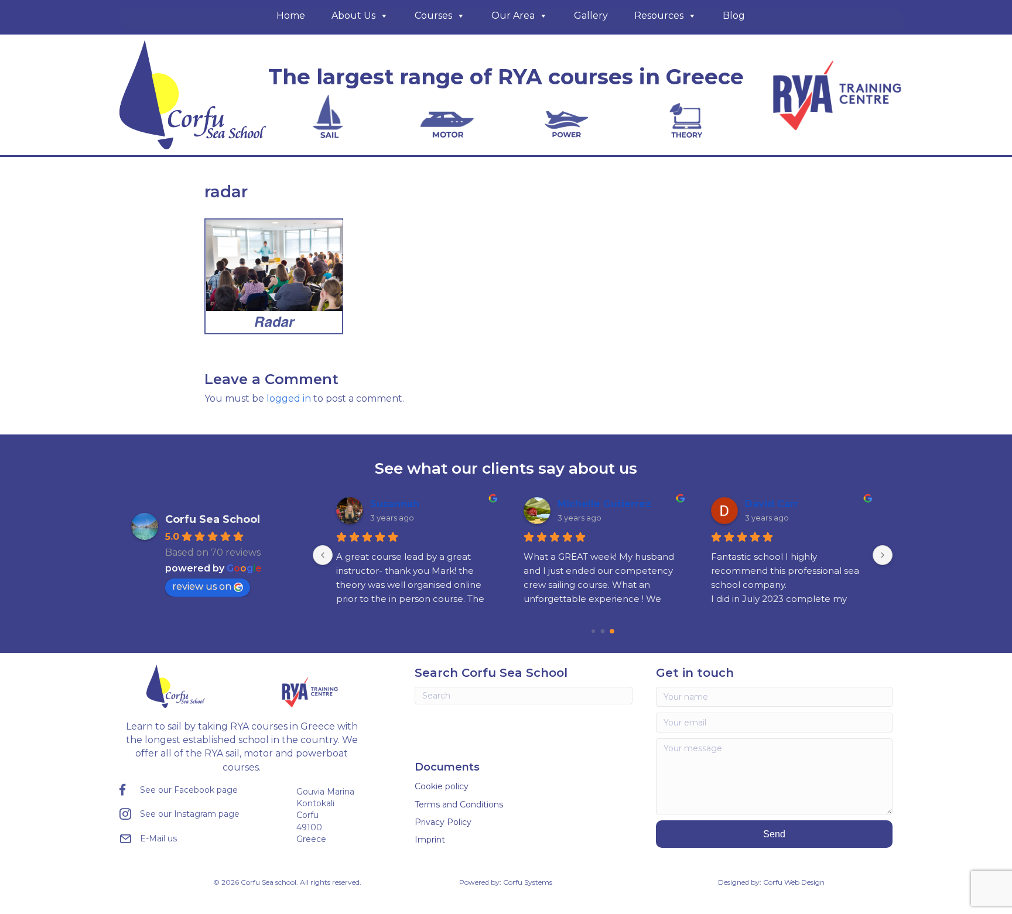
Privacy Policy (443, 822)
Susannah (394, 503)
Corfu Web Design (794, 882)
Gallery (591, 15)
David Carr (771, 503)
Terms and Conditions (459, 804)
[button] (774, 834)
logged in (288, 398)
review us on (201, 586)
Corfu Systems (527, 882)
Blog (734, 15)
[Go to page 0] (593, 631)
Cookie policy (442, 786)
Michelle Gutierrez (604, 503)
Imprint (430, 839)
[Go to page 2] (612, 631)
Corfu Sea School (212, 519)
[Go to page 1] (603, 631)
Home (290, 15)
